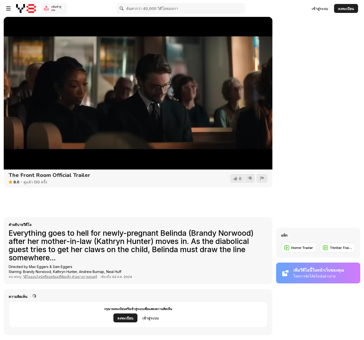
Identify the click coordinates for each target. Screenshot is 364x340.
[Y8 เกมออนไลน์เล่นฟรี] (26, 8)
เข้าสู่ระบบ (320, 8)
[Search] (121, 8)
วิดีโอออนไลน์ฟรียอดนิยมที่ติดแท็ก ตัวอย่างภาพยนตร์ (60, 277)
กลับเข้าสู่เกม (56, 8)
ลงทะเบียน (346, 8)
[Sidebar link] (8, 8)
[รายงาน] (262, 178)
